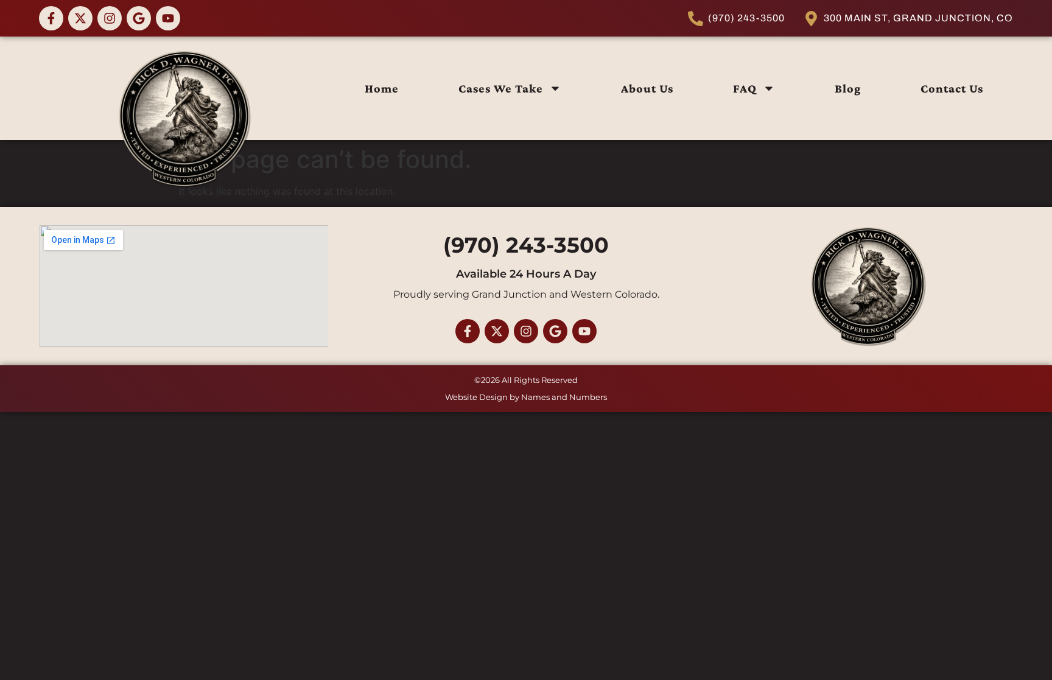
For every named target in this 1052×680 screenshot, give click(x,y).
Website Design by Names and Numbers (526, 397)
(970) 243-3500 (526, 245)
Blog (848, 88)
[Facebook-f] (51, 18)
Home (382, 88)
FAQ (745, 88)
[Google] (139, 18)
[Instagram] (109, 18)
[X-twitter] (80, 18)
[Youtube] (168, 18)
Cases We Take (500, 88)
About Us (647, 88)
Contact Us (951, 88)
